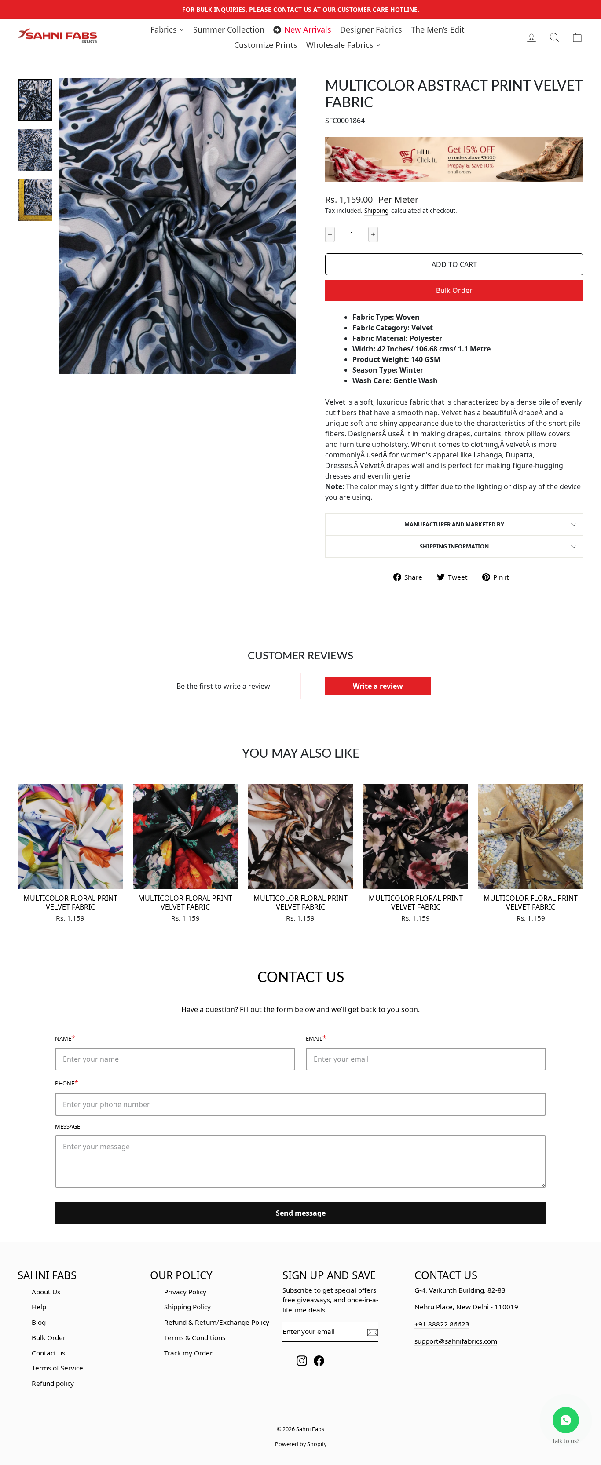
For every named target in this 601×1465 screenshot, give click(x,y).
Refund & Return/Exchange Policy (216, 1322)
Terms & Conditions (194, 1337)
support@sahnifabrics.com (455, 1341)
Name (65, 1038)
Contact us (48, 1352)
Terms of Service (57, 1367)
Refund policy (53, 1383)
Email (316, 1038)
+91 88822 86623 (441, 1323)
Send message (301, 1213)
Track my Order (188, 1352)
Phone (66, 1083)
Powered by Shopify (300, 1444)
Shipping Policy (187, 1306)
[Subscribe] (372, 1331)
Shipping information (454, 546)
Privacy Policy (185, 1291)
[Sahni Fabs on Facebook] (319, 1360)
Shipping (376, 210)
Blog (39, 1322)
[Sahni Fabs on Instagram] (302, 1360)
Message (67, 1126)
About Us (46, 1291)
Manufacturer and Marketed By (454, 524)
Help (39, 1306)
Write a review (378, 686)
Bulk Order (454, 290)
